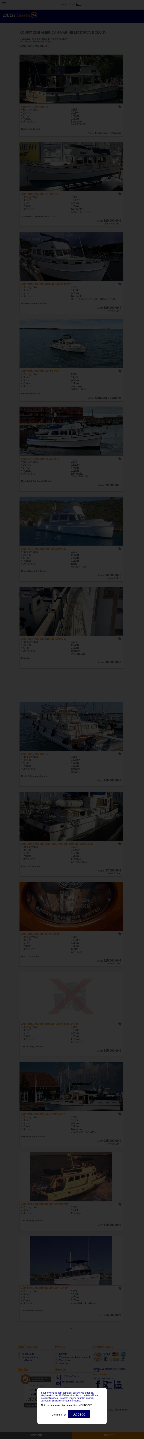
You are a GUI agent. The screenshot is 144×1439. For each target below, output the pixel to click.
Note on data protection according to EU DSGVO (66, 1405)
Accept (79, 1414)
